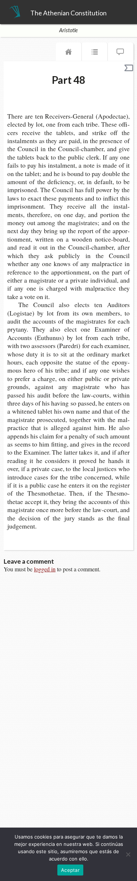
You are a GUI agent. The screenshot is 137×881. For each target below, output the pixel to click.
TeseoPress (14, 12)
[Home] (68, 53)
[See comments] (120, 53)
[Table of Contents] (94, 53)
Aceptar (70, 870)
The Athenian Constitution (68, 13)
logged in (45, 569)
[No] (128, 854)
